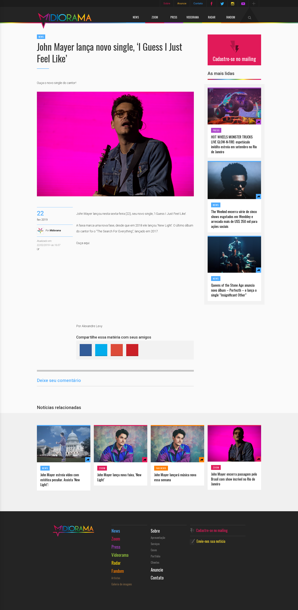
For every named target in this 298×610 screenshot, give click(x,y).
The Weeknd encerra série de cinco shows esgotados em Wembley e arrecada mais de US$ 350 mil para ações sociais (234, 219)
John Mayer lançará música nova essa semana (175, 477)
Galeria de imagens (121, 584)
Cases (154, 550)
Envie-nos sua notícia (211, 541)
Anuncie (181, 3)
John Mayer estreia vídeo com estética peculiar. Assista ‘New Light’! (60, 479)
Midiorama (55, 230)
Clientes (155, 562)
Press (173, 17)
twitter (101, 350)
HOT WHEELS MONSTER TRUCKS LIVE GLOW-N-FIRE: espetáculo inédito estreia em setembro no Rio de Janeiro (234, 144)
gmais (117, 350)
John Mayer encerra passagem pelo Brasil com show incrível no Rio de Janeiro (234, 479)
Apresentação (158, 538)
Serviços (155, 544)
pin (132, 350)
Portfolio (155, 556)
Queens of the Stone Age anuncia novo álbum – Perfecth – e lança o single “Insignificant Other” (234, 290)
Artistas (115, 578)
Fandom (230, 17)
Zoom (155, 17)
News (136, 17)
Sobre (166, 3)
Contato (198, 3)
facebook (86, 350)
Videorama (192, 17)
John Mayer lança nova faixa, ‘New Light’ (119, 477)
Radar (211, 17)
